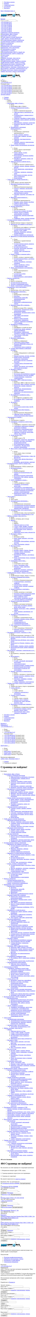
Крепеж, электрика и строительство (21, 671)
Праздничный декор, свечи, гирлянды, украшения (22, 712)
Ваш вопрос (4, 1312)
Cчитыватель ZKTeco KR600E (9, 1186)
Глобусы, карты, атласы (21, 203)
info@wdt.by (7, 751)
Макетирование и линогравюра (23, 276)
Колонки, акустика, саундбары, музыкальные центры (23, 441)
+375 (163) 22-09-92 (6, 93)
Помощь (6, 3)
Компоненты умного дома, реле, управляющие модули (23, 494)
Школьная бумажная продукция (20, 184)
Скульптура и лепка (19, 273)
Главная (6, 97)
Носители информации (17, 338)
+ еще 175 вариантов (7, 1200)
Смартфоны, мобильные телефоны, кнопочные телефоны (24, 426)
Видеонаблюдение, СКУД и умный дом (12, 53)
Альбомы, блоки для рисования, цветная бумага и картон (23, 192)
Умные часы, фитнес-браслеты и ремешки (23, 993)
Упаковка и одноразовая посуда (20, 614)
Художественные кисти (21, 246)
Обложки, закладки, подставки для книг (22, 826)
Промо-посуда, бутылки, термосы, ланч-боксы (20, 1113)
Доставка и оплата (9, 2)
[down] (1, 1191)
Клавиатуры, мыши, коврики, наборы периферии (22, 329)
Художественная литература (19, 282)
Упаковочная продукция (21, 623)
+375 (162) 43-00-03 (6, 91)
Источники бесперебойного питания (24, 374)
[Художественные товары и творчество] (30, 220)
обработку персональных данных (20, 1239)
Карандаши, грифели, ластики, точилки (22, 792)
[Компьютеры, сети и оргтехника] (26, 287)
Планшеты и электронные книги (23, 429)
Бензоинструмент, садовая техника (24, 665)
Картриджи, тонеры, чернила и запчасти (22, 949)
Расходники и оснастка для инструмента (22, 1129)
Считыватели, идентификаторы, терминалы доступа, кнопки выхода (24, 488)
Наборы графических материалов (23, 235)
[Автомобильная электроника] (28, 501)
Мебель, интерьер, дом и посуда (10, 59)
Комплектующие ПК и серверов (20, 305)
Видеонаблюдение (16, 468)
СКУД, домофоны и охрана (18, 480)
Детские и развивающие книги (19, 284)
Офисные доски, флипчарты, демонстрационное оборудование (23, 415)
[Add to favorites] (1, 1185)
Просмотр (10, 1193)
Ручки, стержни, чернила (21, 134)
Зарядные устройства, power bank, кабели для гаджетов (23, 432)
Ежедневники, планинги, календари (24, 122)
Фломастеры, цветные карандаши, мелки (22, 839)
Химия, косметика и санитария (19, 589)
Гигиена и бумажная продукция (20, 577)
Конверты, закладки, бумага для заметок (22, 787)
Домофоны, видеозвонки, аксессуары (21, 1007)
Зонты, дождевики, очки (21, 565)
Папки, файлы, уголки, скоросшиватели (20, 153)
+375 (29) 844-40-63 (6, 85)
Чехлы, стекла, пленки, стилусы (23, 430)
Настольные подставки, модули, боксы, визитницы (23, 175)
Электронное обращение (11, 1262)
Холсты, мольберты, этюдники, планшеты (23, 868)
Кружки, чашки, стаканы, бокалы (23, 550)
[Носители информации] (24, 338)
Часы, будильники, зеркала (21, 544)
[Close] (7, 81)
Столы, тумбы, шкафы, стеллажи (23, 526)
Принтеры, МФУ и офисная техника (21, 380)
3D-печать (14, 402)
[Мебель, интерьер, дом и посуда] (26, 516)
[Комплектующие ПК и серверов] (29, 305)
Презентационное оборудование (20, 409)
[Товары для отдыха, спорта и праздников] (31, 683)
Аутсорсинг (7, 6)
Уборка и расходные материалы (20, 601)
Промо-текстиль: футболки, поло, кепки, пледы (21, 1112)
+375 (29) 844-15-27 (6, 82)
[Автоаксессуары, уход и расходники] (32, 510)
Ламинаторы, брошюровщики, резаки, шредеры (23, 389)
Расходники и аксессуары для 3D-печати (22, 961)
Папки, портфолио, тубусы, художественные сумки (22, 265)
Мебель (13, 520)
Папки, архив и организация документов (22, 145)
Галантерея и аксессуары (18, 560)
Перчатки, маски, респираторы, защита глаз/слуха (23, 630)
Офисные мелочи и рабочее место (20, 161)
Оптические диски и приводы (22, 347)
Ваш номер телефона (7, 1235)
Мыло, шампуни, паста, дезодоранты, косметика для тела (23, 597)
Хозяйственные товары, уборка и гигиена (13, 62)
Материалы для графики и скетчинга (21, 224)
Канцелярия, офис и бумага (8, 35)
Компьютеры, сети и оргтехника (10, 47)
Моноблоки (17, 300)
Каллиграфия (18, 275)
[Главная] (11, 78)
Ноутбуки (17, 296)
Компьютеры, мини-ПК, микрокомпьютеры (21, 298)
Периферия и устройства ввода (20, 324)
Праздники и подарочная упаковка (21, 704)
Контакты (7, 8)
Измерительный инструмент (22, 667)
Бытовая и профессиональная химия (24, 593)
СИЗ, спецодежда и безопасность (20, 625)
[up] (19, 1191)
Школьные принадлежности (19, 197)
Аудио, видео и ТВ (16, 435)
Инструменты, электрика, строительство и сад (14, 68)
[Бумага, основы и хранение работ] (30, 254)
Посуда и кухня (15, 545)
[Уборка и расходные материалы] (29, 601)
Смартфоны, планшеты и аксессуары (21, 421)
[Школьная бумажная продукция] (29, 184)
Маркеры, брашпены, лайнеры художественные (23, 232)
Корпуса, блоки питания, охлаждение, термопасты (21, 319)
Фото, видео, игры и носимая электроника (23, 448)
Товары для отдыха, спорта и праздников (12, 71)
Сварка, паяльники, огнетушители (24, 682)
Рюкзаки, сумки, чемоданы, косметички (22, 1064)
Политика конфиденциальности (13, 1257)
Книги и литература (6, 44)
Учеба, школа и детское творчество (11, 38)
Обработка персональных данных (13, 1259)
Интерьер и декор (16, 534)
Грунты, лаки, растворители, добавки (21, 862)
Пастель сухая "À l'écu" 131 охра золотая (12, 1197)
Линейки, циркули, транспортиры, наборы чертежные (24, 142)
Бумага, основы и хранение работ (20, 254)
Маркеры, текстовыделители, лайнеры (22, 793)
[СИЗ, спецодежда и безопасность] (30, 625)
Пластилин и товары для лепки (23, 211)
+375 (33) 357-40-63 (6, 90)
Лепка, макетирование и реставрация (21, 267)
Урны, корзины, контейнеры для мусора (22, 1094)
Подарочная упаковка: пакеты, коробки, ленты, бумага (23, 709)
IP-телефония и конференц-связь (20, 394)
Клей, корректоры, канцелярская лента (22, 811)
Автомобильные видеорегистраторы (24, 505)
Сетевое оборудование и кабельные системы (20, 926)
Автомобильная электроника (19, 501)
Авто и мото (4, 56)
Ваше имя (4, 1233)
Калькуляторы (18, 178)
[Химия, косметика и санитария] (29, 589)
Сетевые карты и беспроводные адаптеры (23, 934)
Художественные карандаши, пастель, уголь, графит (22, 229)
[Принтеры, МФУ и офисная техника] (32, 380)
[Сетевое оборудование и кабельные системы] (16, 350)
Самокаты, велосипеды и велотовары (21, 1143)
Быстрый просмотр (25, 1183)
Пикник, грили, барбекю (21, 699)
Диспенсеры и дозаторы (21, 584)
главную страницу (20, 1179)
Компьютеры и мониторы (18, 291)
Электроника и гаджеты (7, 50)
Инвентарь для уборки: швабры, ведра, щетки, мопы (23, 606)
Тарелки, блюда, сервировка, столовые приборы (22, 552)
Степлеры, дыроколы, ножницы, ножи (22, 813)
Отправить (4, 1240)
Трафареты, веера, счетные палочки (24, 218)
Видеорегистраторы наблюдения (23, 475)
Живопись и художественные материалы (22, 236)
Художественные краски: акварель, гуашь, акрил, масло (24, 244)
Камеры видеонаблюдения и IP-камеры (22, 999)
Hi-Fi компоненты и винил (21, 444)
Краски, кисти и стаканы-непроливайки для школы (21, 213)
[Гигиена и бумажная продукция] (29, 577)
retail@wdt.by (8, 753)
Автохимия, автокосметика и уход (24, 514)
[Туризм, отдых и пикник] (25, 695)
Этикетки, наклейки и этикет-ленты (24, 118)
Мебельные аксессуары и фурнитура (24, 532)
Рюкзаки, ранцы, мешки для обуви (24, 202)
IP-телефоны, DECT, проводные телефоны (23, 958)
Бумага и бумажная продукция (19, 107)
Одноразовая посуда (20, 622)
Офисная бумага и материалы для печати (22, 777)
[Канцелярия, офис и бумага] (23, 103)
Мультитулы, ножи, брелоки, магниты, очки (22, 702)
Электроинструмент (20, 664)
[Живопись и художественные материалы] (11, 238)
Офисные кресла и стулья (21, 525)
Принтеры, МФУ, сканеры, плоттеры (24, 384)
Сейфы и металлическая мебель (23, 528)
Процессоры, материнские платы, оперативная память (23, 310)
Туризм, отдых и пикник (18, 695)
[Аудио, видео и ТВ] (22, 435)
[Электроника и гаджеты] (22, 417)
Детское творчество (16, 206)
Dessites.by (12, 1282)
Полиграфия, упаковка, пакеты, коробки (22, 646)
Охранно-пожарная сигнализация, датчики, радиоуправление (24, 491)
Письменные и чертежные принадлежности (18, 127)
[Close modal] (12, 1232)
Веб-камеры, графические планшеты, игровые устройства (23, 332)
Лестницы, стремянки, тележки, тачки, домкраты (23, 679)
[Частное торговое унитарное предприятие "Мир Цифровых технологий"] (11, 1247)
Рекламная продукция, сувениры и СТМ (12, 65)
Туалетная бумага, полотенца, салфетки (22, 1071)
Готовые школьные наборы (22, 205)
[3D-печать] (17, 402)
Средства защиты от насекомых (23, 599)
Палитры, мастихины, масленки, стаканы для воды (23, 249)
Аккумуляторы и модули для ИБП (24, 375)
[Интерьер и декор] (21, 534)
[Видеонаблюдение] (22, 468)
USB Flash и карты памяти (21, 342)
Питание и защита (16, 369)
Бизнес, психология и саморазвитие (21, 285)
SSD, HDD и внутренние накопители (21, 902)
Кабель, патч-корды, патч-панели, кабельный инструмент (23, 367)
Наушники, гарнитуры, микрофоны (24, 439)
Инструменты (15, 656)
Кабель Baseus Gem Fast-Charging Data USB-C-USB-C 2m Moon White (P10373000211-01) (17, 1223)
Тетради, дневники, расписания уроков (22, 822)
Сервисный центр (9, 5)
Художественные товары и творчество (12, 41)
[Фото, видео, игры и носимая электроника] (11, 450)
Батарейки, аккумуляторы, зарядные (24, 462)
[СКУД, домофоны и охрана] (27, 480)
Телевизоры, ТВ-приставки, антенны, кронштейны (22, 446)
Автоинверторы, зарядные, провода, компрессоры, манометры (24, 507)
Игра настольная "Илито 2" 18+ (10, 1210)
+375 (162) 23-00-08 (6, 88)
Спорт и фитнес (15, 687)
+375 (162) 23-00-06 (6, 87)
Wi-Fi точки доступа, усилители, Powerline (23, 932)
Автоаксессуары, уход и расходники (21, 510)
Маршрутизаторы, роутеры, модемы (24, 356)
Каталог (6, 98)
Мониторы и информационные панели (22, 893)
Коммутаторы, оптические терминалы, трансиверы (21, 358)
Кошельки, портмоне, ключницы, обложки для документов (23, 570)
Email (2, 1237)
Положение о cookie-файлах (12, 1260)
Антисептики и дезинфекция (22, 595)
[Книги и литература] (19, 278)
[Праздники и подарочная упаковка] (31, 704)
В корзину (3, 1193)
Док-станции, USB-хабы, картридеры (21, 917)
